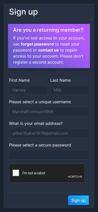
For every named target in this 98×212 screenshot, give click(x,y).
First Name (19, 80)
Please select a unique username (40, 101)
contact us (48, 49)
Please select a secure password (40, 144)
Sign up (78, 200)
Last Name (60, 80)
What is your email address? (36, 123)
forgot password (37, 43)
